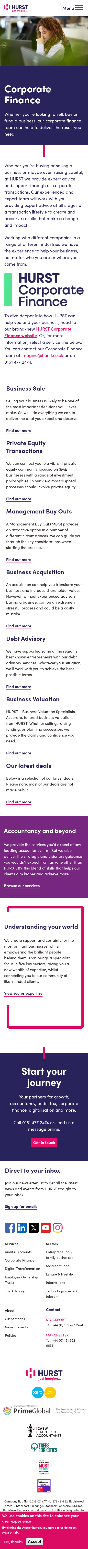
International (56, 1282)
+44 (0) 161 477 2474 (67, 1324)
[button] (72, 8)
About (9, 1310)
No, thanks (13, 1541)
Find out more (18, 430)
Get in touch (44, 1142)
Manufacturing (58, 1265)
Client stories (15, 1318)
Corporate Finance (19, 1260)
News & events (16, 1326)
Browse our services (22, 885)
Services (11, 1243)
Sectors (52, 1243)
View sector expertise (23, 993)
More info (10, 1532)
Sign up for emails (21, 1206)
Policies (10, 1335)
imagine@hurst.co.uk (42, 355)
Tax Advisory (15, 1290)
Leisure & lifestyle (59, 1274)
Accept (34, 1541)
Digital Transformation (22, 1268)
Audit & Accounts (18, 1251)
